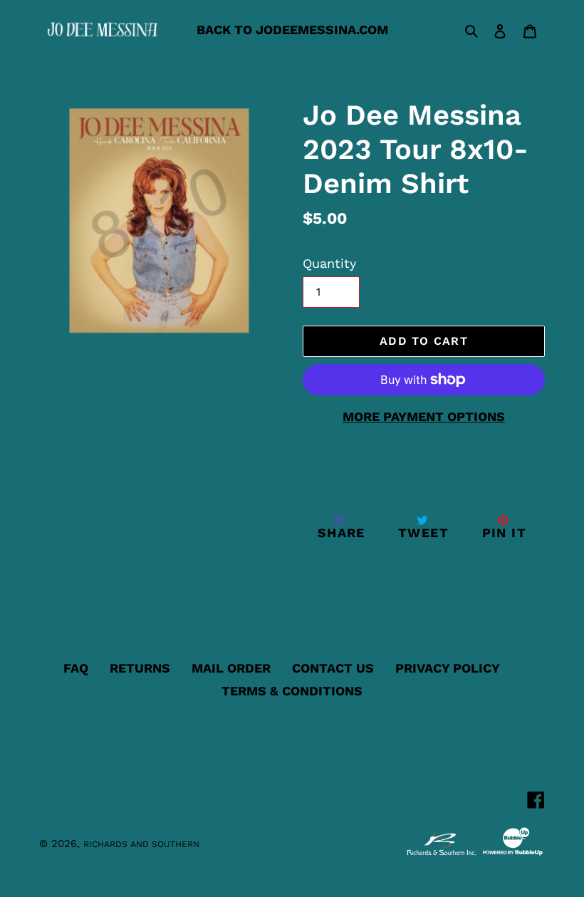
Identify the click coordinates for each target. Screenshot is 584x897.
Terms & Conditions (292, 690)
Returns (140, 667)
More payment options (424, 416)
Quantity (329, 263)
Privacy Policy (447, 667)
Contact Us (333, 667)
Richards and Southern (141, 844)
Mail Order (231, 667)
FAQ (75, 667)
